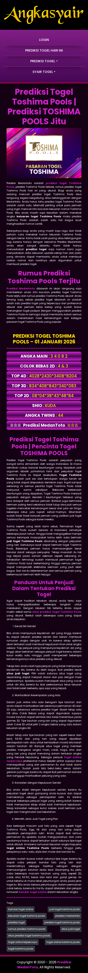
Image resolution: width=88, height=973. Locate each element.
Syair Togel (43, 71)
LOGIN (44, 39)
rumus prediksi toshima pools (26, 929)
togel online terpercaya (22, 942)
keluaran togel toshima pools (26, 916)
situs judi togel (71, 929)
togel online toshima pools (63, 942)
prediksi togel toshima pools (62, 922)
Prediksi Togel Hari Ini (44, 50)
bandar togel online (20, 909)
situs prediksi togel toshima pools (29, 935)
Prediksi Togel (42, 61)
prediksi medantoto (67, 916)
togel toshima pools (20, 948)
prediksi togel (16, 922)
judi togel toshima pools (64, 909)
